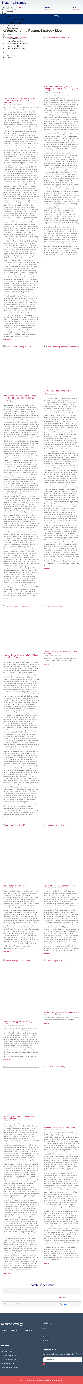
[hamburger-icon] (56, 16)
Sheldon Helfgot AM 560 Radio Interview (61, 1012)
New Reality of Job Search (15, 886)
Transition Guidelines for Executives (59, 1128)
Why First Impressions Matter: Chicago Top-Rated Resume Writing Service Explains (20, 398)
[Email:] (21, 3)
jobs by (60, 1304)
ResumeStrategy (14, 2)
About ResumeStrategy (16, 19)
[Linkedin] (80, 19)
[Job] (65, 1304)
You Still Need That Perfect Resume (59, 886)
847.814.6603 (48, 9)
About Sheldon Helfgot (15, 23)
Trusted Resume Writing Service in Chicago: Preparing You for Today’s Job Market (61, 88)
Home (9, 17)
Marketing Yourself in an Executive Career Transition (18, 1117)
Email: (21, 7)
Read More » (7, 339)
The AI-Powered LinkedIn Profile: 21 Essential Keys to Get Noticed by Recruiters (19, 100)
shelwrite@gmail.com (24, 9)
